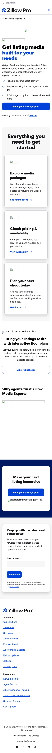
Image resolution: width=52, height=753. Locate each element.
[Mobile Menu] (49, 10)
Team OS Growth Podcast (16, 695)
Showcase (8, 633)
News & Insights (11, 678)
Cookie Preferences (26, 741)
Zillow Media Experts (14, 649)
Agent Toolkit (10, 684)
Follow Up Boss (11, 655)
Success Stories (11, 701)
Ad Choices (34, 735)
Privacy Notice (19, 735)
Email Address (14, 558)
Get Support (9, 706)
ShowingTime (10, 666)
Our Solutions (10, 621)
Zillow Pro (8, 627)
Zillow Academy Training (16, 689)
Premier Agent (10, 644)
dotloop (7, 661)
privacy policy (14, 587)
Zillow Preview (10, 638)
